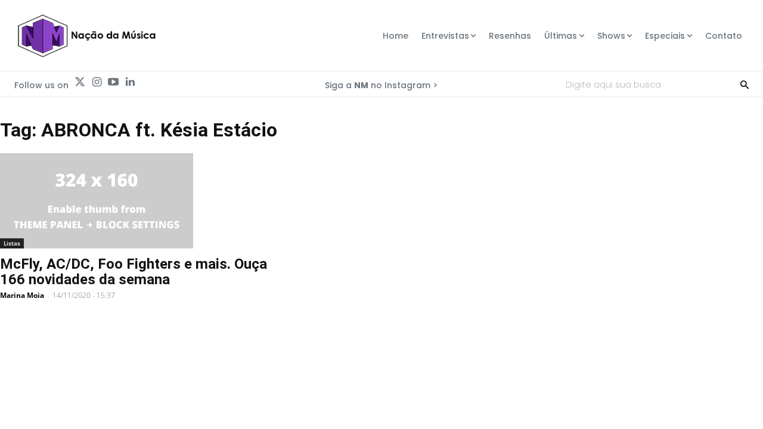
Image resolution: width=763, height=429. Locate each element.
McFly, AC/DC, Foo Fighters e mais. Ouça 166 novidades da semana (133, 272)
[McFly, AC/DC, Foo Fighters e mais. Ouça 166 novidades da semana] (133, 200)
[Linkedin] (130, 82)
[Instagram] (96, 82)
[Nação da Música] (86, 36)
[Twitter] (80, 82)
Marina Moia (22, 295)
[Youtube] (113, 82)
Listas (12, 243)
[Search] (744, 84)
